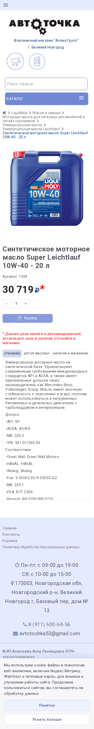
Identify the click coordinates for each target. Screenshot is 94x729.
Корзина (10, 541)
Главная (10, 528)
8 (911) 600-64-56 (49, 624)
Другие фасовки (36, 353)
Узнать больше (47, 719)
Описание (12, 353)
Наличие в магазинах (70, 353)
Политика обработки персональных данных (41, 547)
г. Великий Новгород (46, 43)
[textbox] (46, 84)
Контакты (11, 534)
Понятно (47, 705)
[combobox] (46, 84)
